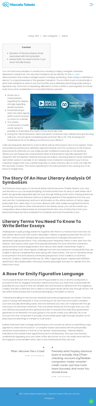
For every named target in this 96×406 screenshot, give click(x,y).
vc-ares (76, 74)
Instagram (49, 398)
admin (65, 35)
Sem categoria (50, 35)
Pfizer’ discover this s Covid (27, 351)
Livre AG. (76, 394)
